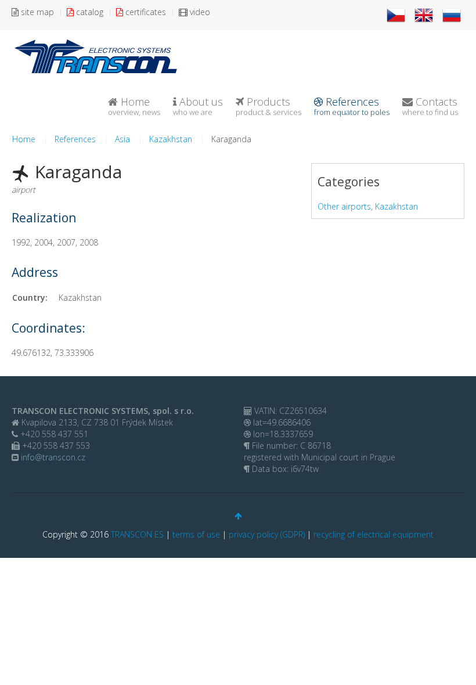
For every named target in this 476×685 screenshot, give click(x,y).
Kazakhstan (170, 139)
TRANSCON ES (137, 534)
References (352, 106)
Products (268, 106)
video (198, 11)
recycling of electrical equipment (373, 534)
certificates (144, 11)
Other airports (344, 206)
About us (198, 106)
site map (36, 11)
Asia (122, 139)
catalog (88, 11)
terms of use (196, 534)
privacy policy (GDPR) (267, 534)
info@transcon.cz (52, 457)
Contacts (430, 106)
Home (134, 106)
